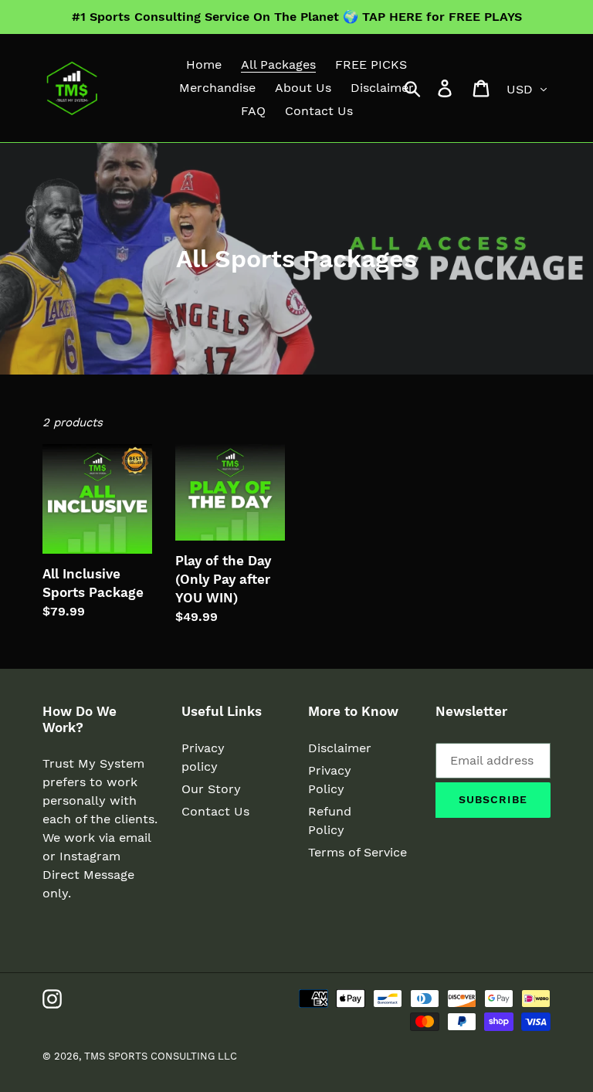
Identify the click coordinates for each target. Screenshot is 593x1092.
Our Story (211, 789)
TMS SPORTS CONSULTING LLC (160, 1056)
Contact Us (215, 811)
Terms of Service (357, 852)
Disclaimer (339, 748)
